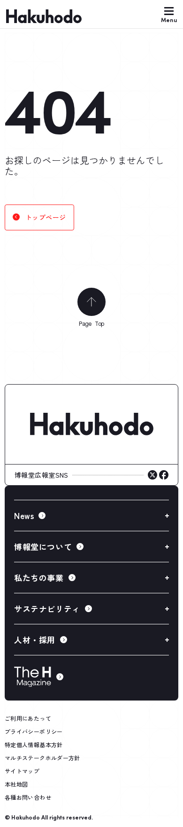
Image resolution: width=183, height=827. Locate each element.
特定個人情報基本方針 (34, 744)
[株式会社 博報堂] (91, 425)
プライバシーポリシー (34, 731)
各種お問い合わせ (28, 797)
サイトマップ (22, 771)
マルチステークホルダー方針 (42, 758)
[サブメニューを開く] (91, 515)
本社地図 (16, 784)
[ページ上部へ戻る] (91, 302)
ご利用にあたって (28, 718)
